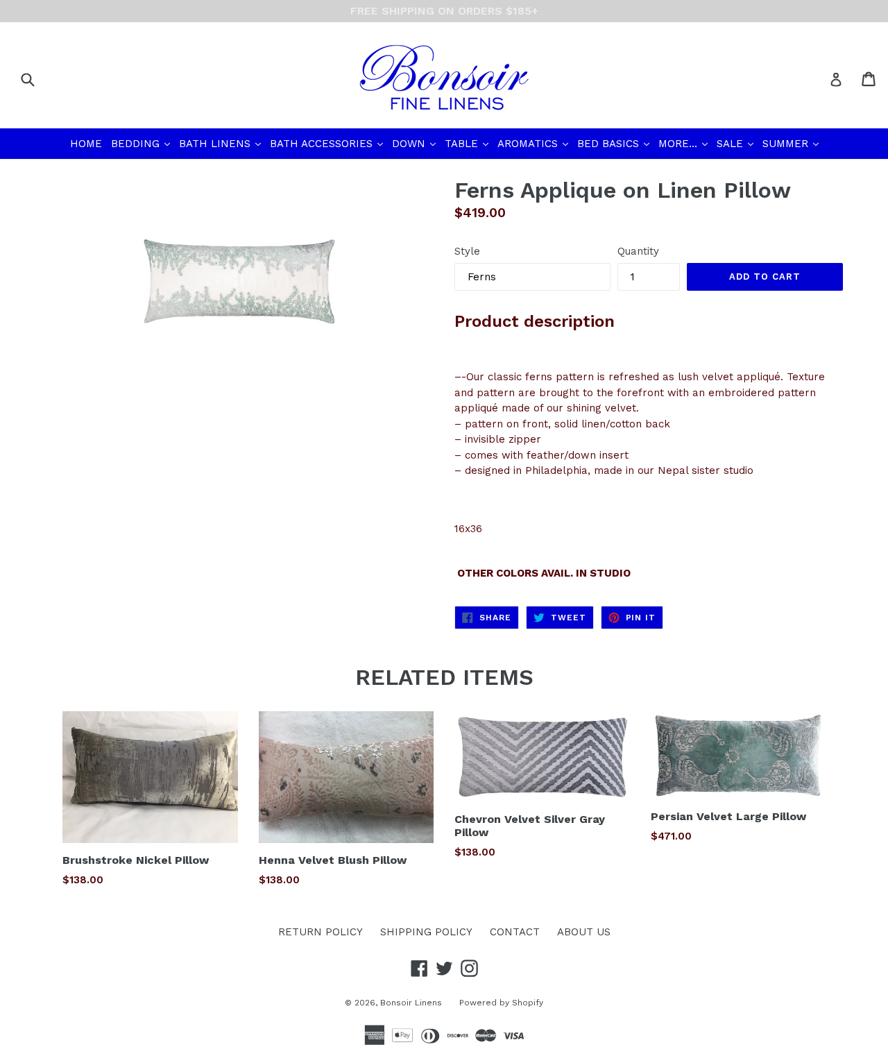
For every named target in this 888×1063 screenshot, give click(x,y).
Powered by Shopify (501, 1002)
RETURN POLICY (320, 932)
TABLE (468, 143)
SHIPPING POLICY (426, 932)
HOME (86, 143)
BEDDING (142, 143)
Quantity (638, 251)
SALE (736, 143)
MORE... (684, 143)
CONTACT (515, 932)
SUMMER (791, 143)
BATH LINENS (221, 143)
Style (467, 251)
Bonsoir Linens (411, 1002)
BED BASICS (614, 143)
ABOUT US (583, 932)
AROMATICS (534, 143)
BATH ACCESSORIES (328, 143)
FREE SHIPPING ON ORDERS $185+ (444, 10)
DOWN (415, 143)
